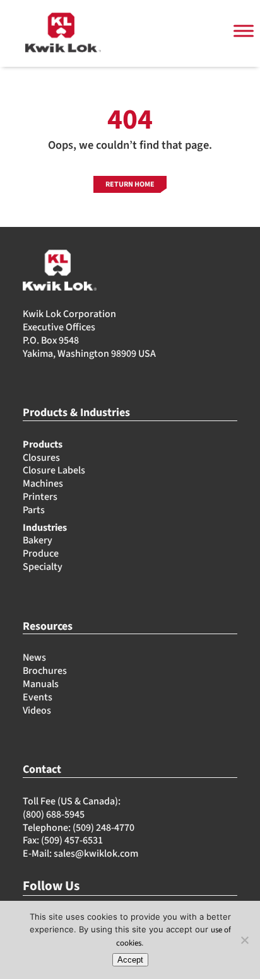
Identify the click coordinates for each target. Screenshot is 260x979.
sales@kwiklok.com (96, 853)
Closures (41, 458)
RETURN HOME (130, 184)
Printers (40, 497)
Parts (34, 510)
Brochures (45, 671)
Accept (130, 960)
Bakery (37, 540)
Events (37, 697)
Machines (43, 483)
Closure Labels (54, 470)
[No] (244, 940)
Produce (41, 553)
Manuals (41, 684)
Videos (37, 710)
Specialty (42, 567)
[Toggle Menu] (243, 31)
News (34, 657)
